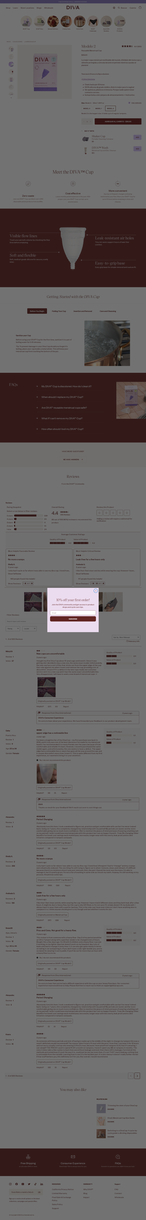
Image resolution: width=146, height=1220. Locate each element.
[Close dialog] (96, 591)
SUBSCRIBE (73, 619)
